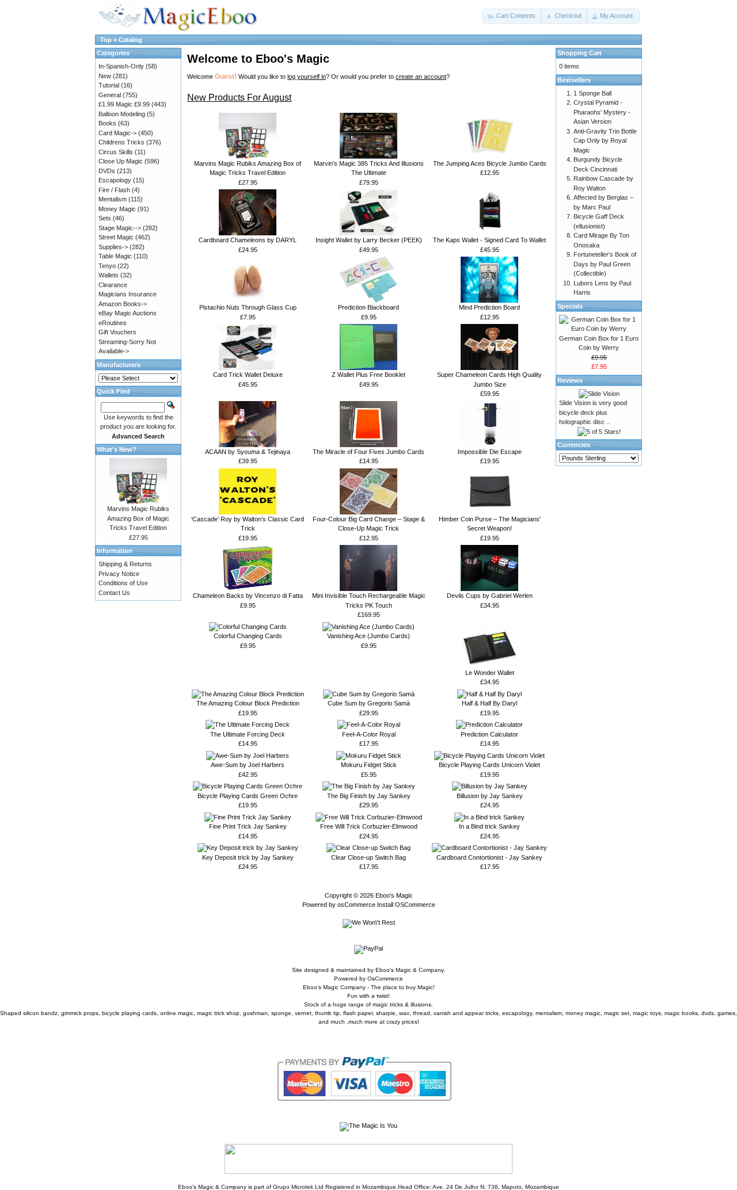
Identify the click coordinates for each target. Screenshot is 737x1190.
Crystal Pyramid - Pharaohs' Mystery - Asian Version (601, 112)
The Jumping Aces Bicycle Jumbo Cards (489, 163)
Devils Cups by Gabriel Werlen (490, 595)
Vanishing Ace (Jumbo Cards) (368, 635)
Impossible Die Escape (490, 451)
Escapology (114, 180)
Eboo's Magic (394, 895)
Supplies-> (113, 246)
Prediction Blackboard (368, 307)
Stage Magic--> (119, 227)
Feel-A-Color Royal (369, 734)
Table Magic (115, 256)
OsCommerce (385, 978)
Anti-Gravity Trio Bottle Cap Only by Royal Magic (605, 141)
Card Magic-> (117, 132)
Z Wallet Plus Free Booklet (368, 374)
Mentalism (112, 199)
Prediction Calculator (489, 734)
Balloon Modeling (121, 113)
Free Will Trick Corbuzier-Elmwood (368, 826)
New (104, 76)
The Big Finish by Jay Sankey (369, 795)
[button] (512, 16)
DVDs (106, 170)
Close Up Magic (120, 161)
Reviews (570, 380)
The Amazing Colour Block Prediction (247, 703)
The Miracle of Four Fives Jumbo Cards (368, 451)
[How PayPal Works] (369, 1111)
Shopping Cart (579, 52)
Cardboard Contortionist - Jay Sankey (489, 857)
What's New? (116, 449)
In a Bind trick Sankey (489, 826)
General (109, 94)
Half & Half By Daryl (489, 703)
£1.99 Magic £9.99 (124, 104)
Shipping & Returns (125, 563)
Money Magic (117, 208)
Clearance (112, 284)
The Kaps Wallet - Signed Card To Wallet (489, 240)
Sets (104, 218)
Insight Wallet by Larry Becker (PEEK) (369, 240)
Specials (570, 306)
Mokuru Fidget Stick (369, 764)
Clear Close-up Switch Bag (368, 857)
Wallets (108, 275)
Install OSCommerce (406, 904)
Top (106, 39)
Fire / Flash (114, 189)
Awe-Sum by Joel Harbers (247, 764)
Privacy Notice (118, 573)
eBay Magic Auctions (127, 313)
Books (107, 123)
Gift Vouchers (117, 332)
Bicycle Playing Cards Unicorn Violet (489, 764)
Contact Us (114, 592)
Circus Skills (115, 151)
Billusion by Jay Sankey (490, 795)
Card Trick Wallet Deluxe (248, 374)
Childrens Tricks (121, 142)
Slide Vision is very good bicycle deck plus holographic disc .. (593, 412)
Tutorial (108, 85)
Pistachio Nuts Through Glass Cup (248, 307)
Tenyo (107, 265)
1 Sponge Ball (592, 93)
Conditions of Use (123, 582)
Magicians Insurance (127, 294)
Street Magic (116, 237)
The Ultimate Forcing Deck (247, 734)
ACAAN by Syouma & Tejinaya (247, 451)
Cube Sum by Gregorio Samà (369, 703)
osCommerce (356, 904)
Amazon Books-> (122, 303)
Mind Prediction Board (489, 307)
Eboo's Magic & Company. (410, 970)
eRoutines (112, 322)
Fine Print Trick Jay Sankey (248, 826)
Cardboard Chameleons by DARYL (248, 240)
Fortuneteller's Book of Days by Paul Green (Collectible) (604, 264)
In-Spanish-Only (121, 66)
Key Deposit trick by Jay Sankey (248, 857)
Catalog (130, 39)
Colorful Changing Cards (248, 635)
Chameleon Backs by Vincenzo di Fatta (248, 595)
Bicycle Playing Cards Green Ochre (247, 795)
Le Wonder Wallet (489, 672)
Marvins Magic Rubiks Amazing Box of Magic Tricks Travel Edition (138, 518)
